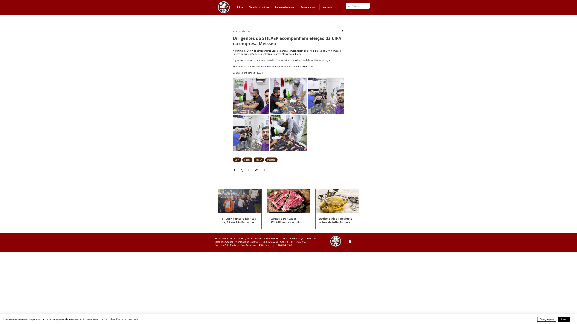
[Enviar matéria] (350, 241)
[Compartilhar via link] (256, 170)
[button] (285, 7)
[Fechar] (573, 319)
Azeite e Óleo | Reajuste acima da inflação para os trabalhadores (336, 220)
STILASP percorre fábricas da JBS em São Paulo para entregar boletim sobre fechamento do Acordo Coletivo (239, 220)
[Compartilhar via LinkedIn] (249, 170)
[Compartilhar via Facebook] (234, 170)
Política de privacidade (127, 319)
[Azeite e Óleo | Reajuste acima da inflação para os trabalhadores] (337, 201)
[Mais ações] (342, 31)
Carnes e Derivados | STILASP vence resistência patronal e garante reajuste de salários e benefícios (287, 220)
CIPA (237, 159)
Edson (247, 159)
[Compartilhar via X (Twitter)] (241, 170)
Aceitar (564, 319)
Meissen (271, 159)
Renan (259, 159)
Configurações (547, 319)
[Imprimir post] (263, 170)
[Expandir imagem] (251, 96)
